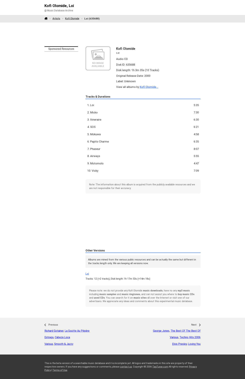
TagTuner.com (160, 366)
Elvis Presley (179, 344)
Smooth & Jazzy (63, 344)
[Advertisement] (122, 34)
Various (48, 344)
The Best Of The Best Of (185, 330)
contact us (126, 366)
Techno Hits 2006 (190, 337)
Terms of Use (59, 370)
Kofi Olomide (72, 18)
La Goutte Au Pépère (77, 330)
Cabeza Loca (62, 337)
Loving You (194, 344)
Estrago (49, 337)
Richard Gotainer (54, 330)
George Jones (161, 330)
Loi (87, 273)
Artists (56, 18)
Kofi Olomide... (149, 87)
